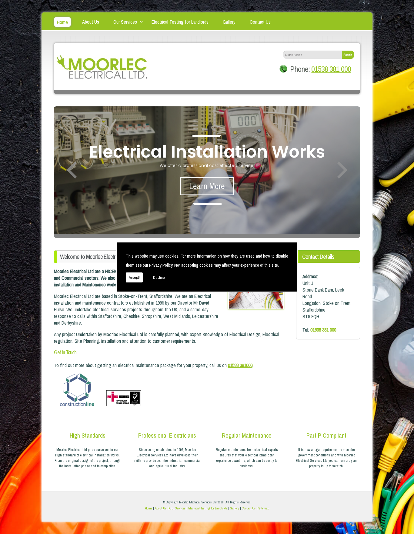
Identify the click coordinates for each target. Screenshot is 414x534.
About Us (90, 21)
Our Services (125, 21)
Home (62, 22)
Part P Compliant (326, 435)
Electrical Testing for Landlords (180, 21)
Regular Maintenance (247, 435)
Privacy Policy (160, 265)
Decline (159, 277)
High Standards (87, 435)
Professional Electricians (167, 435)
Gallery (229, 21)
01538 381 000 (331, 69)
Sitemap (264, 508)
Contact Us (260, 21)
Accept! (134, 277)
